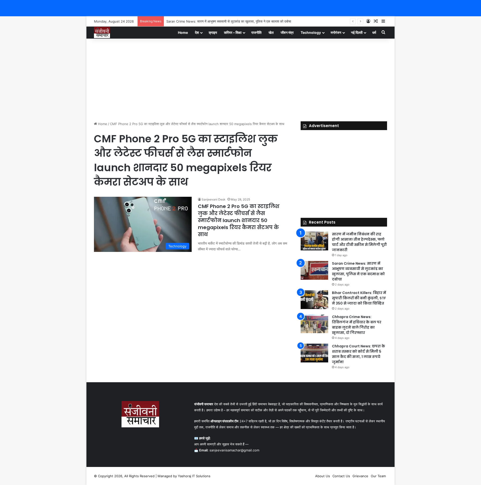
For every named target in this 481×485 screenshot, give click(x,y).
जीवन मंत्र (287, 32)
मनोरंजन (336, 32)
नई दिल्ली (357, 32)
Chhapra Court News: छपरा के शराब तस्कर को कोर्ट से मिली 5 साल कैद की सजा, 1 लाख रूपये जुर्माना (358, 354)
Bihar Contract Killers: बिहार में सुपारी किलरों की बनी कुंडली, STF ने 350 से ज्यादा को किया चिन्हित (359, 298)
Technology (311, 32)
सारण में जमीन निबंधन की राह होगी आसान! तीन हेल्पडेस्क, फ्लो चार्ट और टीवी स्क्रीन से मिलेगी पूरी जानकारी (359, 242)
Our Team (378, 476)
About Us (322, 476)
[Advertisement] (240, 79)
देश (197, 32)
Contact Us (341, 476)
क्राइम (213, 32)
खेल (271, 32)
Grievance (360, 476)
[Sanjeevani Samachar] (102, 32)
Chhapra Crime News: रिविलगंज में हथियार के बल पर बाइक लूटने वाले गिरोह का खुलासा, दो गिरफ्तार (356, 324)
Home (183, 32)
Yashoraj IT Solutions (194, 476)
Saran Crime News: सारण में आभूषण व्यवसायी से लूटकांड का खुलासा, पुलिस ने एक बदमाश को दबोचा (228, 21)
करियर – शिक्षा (233, 32)
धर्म (374, 32)
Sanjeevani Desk (213, 199)
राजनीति (256, 32)
